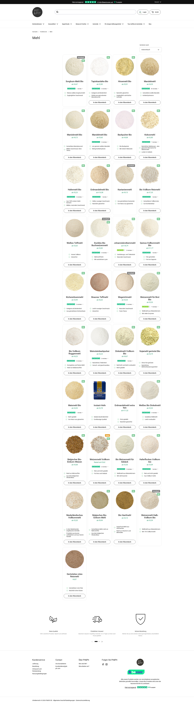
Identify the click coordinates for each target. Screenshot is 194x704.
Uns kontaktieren (60, 663)
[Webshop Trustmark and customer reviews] (140, 675)
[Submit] (57, 12)
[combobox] (95, 12)
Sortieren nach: (144, 45)
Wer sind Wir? (83, 663)
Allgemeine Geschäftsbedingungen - (64, 700)
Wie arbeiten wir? (84, 666)
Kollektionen (43, 31)
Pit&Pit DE (49, 700)
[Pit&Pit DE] (37, 12)
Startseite (34, 31)
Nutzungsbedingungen (39, 673)
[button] (155, 12)
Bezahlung (35, 666)
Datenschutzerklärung (83, 700)
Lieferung (35, 663)
